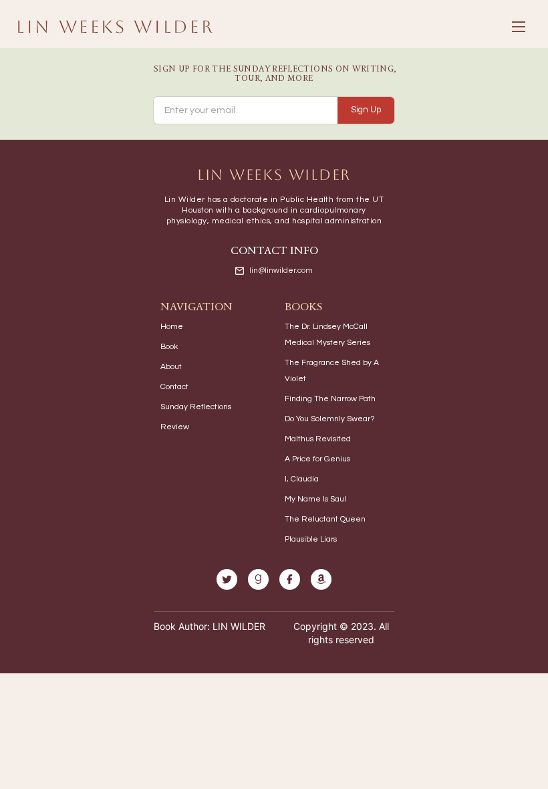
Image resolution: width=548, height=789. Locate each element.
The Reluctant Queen (325, 519)
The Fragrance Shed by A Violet (332, 370)
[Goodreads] (258, 579)
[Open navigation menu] (518, 26)
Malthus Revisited (318, 439)
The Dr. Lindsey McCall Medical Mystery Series (327, 334)
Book (169, 346)
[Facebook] (289, 579)
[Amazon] (321, 579)
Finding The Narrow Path (330, 398)
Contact (174, 386)
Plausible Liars (311, 539)
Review (174, 427)
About (171, 366)
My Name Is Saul (315, 499)
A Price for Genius (317, 459)
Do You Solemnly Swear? (330, 419)
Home (171, 326)
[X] (227, 579)
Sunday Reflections (195, 407)
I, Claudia (302, 479)
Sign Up (366, 109)
